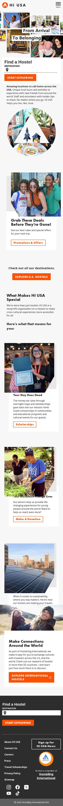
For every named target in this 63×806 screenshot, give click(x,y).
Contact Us (10, 748)
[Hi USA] (14, 5)
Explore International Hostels (30, 677)
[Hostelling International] (46, 765)
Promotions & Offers (28, 243)
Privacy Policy (12, 773)
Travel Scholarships (15, 767)
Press (7, 761)
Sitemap (9, 779)
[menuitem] (18, 742)
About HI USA (12, 742)
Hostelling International (46, 776)
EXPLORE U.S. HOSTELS (31, 277)
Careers (8, 754)
